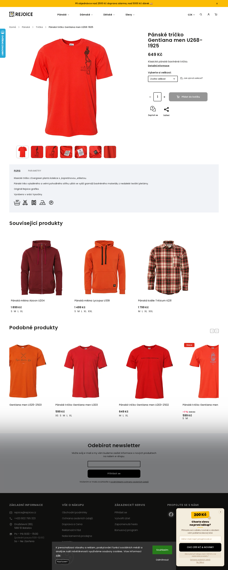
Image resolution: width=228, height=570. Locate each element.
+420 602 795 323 (25, 518)
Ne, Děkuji (200, 562)
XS (56, 415)
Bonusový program (126, 530)
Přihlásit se (114, 473)
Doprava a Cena (72, 524)
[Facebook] (171, 514)
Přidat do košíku (191, 96)
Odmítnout (162, 559)
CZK (190, 14)
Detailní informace (158, 65)
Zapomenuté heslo (126, 524)
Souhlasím (162, 549)
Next (217, 330)
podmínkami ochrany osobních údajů (130, 481)
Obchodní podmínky (74, 512)
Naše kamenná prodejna (77, 536)
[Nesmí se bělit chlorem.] (25, 201)
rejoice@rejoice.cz (25, 512)
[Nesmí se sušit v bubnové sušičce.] (34, 201)
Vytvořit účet (122, 518)
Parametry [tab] (34, 170)
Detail (65, 308)
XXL (90, 311)
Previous (212, 330)
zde (58, 555)
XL (21, 311)
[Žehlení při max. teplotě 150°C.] (43, 201)
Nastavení (62, 561)
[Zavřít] (221, 512)
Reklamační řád (71, 530)
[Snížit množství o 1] (150, 97)
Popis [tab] (17, 170)
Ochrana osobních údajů (77, 518)
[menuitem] (63, 14)
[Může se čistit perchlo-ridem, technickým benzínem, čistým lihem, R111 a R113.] (52, 201)
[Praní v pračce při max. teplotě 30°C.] (17, 201)
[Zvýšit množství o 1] (164, 97)
